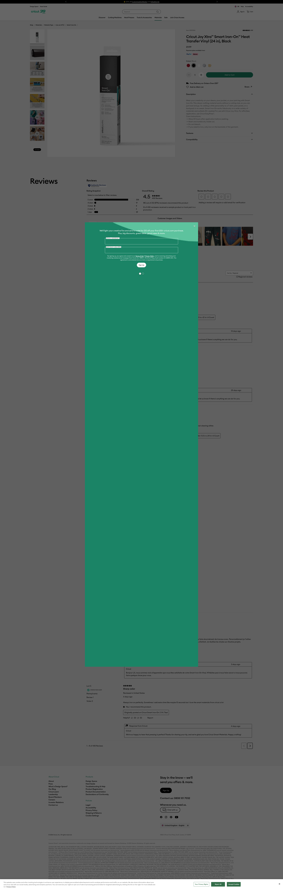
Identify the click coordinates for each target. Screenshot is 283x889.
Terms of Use (140, 256)
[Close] (194, 226)
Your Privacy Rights (201, 884)
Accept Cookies (233, 884)
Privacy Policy (149, 256)
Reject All (218, 884)
